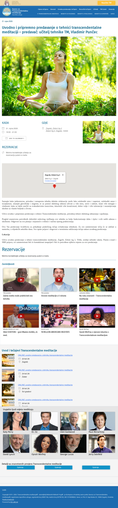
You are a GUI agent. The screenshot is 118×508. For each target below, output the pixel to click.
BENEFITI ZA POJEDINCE (68, 13)
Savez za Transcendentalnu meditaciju (20, 11)
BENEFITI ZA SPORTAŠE (101, 13)
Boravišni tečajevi (85, 9)
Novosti (53, 9)
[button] (54, 186)
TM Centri (103, 9)
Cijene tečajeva (43, 9)
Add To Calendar (16, 138)
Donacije (112, 9)
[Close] (63, 175)
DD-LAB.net (14, 502)
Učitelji (95, 9)
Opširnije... (20, 467)
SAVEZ (113, 13)
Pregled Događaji (50, 181)
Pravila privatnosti (8, 499)
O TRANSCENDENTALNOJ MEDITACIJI (48, 13)
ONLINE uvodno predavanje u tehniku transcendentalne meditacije (45, 355)
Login (4, 490)
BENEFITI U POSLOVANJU (85, 13)
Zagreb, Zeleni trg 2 (54, 128)
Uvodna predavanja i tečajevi (67, 9)
